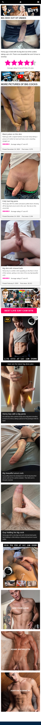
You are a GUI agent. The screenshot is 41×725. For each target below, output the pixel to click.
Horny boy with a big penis (14, 414)
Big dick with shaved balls (12, 268)
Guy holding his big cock (13, 532)
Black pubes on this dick (12, 134)
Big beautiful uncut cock (12, 473)
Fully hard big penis (10, 201)
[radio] (8, 63)
